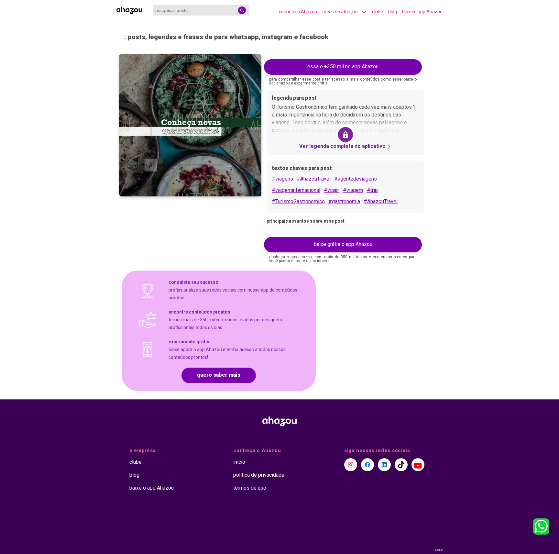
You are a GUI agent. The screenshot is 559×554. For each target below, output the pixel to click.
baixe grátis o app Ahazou (343, 244)
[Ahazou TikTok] (401, 464)
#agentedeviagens (355, 179)
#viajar (331, 190)
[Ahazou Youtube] (417, 464)
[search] (242, 10)
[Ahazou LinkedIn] (384, 464)
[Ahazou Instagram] (350, 464)
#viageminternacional (296, 190)
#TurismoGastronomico (298, 201)
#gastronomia (344, 201)
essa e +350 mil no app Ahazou (342, 66)
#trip (372, 190)
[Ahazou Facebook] (367, 464)
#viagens (282, 179)
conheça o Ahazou (298, 11)
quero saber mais (218, 375)
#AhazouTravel (314, 179)
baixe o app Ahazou (422, 11)
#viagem (353, 190)
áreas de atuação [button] (340, 11)
